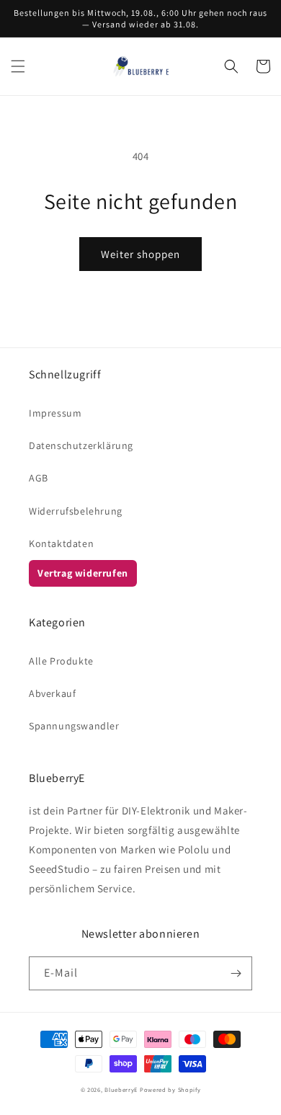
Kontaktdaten (61, 543)
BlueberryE (121, 1089)
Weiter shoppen (140, 254)
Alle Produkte (61, 660)
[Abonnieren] (235, 973)
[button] (18, 66)
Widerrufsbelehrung (75, 511)
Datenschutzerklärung (81, 445)
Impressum (55, 413)
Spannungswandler (74, 725)
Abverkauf (52, 693)
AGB (38, 477)
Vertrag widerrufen (82, 573)
